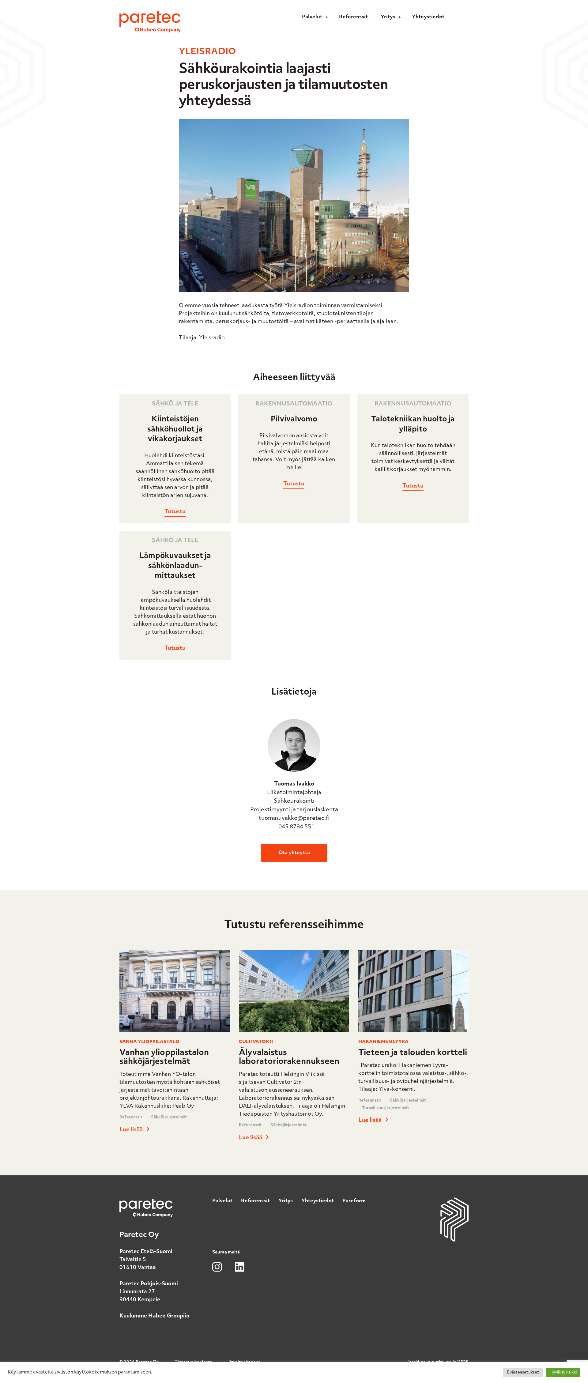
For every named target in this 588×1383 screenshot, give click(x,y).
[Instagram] (462, 19)
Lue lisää (131, 1130)
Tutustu (175, 512)
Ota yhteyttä (294, 852)
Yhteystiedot (317, 1201)
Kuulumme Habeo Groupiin (154, 1316)
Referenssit (130, 1117)
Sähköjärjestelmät (169, 1117)
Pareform (354, 1201)
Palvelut (222, 1201)
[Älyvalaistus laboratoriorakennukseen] (294, 1034)
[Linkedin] (453, 19)
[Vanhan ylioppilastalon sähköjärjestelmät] (174, 1034)
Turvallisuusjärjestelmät (385, 1108)
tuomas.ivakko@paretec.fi (294, 818)
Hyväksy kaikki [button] (563, 1372)
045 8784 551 (296, 827)
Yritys (285, 1201)
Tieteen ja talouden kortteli (412, 1053)
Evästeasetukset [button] (523, 1372)
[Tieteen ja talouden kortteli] (413, 1034)
